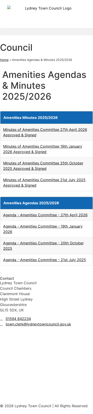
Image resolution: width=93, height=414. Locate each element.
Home (4, 60)
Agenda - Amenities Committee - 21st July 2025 (44, 260)
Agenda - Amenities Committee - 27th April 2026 (45, 215)
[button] (46, 31)
